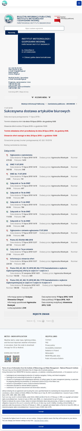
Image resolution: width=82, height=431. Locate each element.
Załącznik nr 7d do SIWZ (20, 211)
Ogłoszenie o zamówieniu (21, 155)
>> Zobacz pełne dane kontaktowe (36, 57)
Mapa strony (24, 92)
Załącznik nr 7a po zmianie (21, 249)
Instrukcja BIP (13, 92)
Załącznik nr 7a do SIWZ (20, 183)
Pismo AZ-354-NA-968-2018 (21, 240)
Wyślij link (30, 321)
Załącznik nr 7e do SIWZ (20, 221)
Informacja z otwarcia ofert (22, 258)
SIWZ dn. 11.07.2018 (18, 174)
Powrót (48, 321)
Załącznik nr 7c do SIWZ (20, 202)
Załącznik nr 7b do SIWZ (20, 193)
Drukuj (39, 321)
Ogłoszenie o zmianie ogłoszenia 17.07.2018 (29, 230)
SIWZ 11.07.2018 (16, 164)
